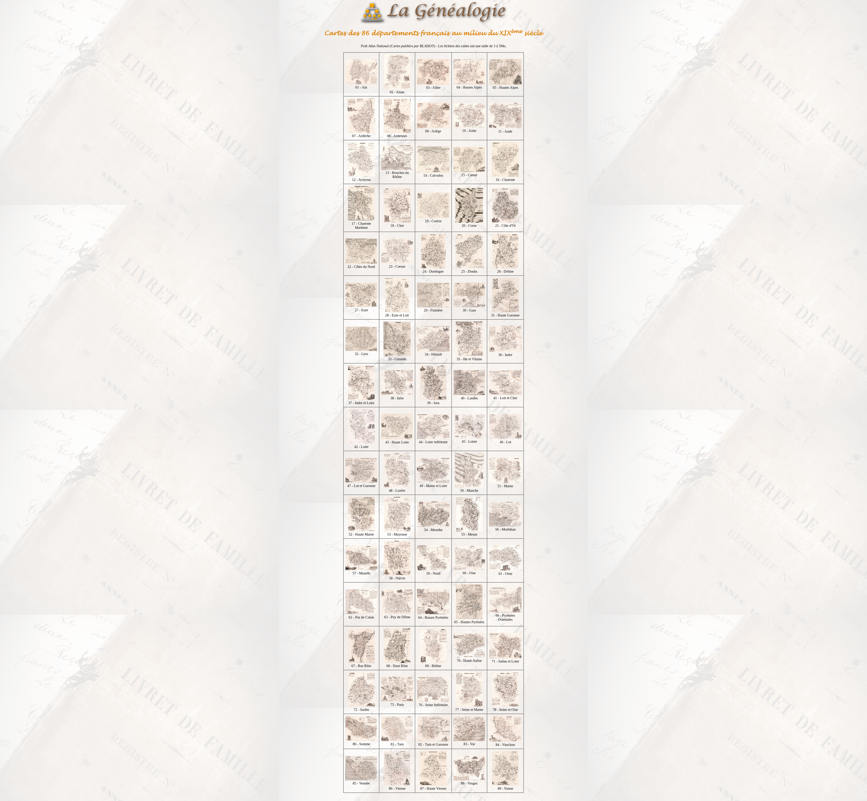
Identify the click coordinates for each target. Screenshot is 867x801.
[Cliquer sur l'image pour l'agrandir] (361, 83)
